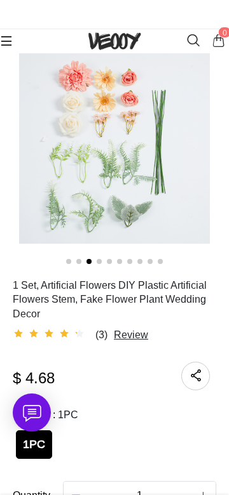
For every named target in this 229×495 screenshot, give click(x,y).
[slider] (51, 333)
